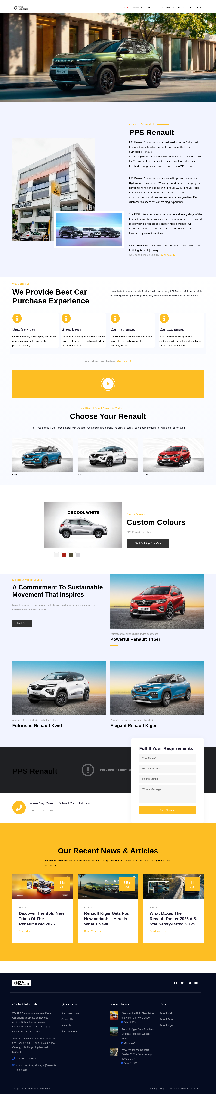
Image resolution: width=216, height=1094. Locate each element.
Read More (25, 931)
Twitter (181, 983)
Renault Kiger (166, 1025)
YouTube (195, 983)
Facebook (174, 983)
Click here (166, 255)
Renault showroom (40, 1088)
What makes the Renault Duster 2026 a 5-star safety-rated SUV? (173, 918)
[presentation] (19, 907)
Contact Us (67, 1019)
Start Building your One (148, 543)
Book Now (22, 623)
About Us (66, 1025)
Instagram (188, 983)
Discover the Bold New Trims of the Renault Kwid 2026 (41, 918)
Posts (88, 907)
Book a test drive (70, 1013)
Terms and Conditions (178, 1088)
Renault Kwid (166, 1013)
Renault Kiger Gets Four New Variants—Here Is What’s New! (107, 918)
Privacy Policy (156, 1088)
